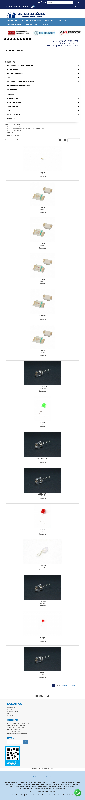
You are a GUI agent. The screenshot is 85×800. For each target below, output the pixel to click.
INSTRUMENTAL (12, 106)
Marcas (29, 24)
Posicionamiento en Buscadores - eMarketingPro (56, 795)
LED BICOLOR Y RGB (14, 127)
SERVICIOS (11, 119)
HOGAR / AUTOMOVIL (14, 102)
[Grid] (60, 140)
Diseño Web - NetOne (18, 795)
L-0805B (42, 208)
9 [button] (30, 39)
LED (8, 110)
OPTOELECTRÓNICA (14, 115)
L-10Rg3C (42, 601)
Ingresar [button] (18, 6)
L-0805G (43, 243)
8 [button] (27, 39)
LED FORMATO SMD (14, 131)
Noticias (62, 20)
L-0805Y (42, 351)
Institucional (49, 20)
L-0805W (42, 315)
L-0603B (42, 172)
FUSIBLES (10, 94)
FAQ (36, 24)
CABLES (10, 77)
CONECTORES (12, 90)
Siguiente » (66, 685)
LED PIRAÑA (11, 133)
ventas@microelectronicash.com (31, 788)
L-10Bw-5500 (42, 387)
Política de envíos (14, 24)
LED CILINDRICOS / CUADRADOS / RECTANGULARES (25, 129)
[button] (39, 2)
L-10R (42, 530)
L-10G (42, 422)
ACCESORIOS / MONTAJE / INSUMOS (20, 65)
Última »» (75, 685)
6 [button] (21, 39)
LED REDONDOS (13, 135)
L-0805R (42, 279)
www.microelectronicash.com (54, 788)
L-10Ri (42, 637)
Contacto (45, 24)
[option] (17, 33)
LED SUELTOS (16, 125)
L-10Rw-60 (42, 673)
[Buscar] (75, 7)
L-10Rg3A (42, 565)
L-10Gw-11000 (42, 458)
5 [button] (18, 39)
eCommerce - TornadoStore (33, 795)
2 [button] (8, 39)
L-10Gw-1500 (42, 494)
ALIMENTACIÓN (12, 69)
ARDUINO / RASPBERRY (15, 73)
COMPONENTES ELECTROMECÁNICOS (20, 82)
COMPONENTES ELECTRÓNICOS (18, 86)
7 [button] (24, 39)
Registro (27, 6)
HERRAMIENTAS (12, 98)
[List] (64, 140)
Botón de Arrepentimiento (42, 777)
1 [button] (5, 39)
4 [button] (14, 39)
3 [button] (11, 39)
